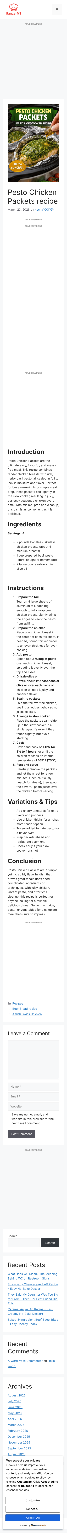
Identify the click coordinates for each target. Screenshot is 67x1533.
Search (12, 1236)
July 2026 (14, 1401)
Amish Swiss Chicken (27, 1014)
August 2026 (17, 1395)
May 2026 (15, 1413)
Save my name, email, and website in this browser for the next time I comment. (33, 1119)
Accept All (33, 1518)
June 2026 (15, 1407)
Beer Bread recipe (24, 1008)
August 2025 (16, 1454)
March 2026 (16, 1425)
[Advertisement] (33, 62)
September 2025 (19, 1448)
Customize (32, 1500)
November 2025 (19, 1442)
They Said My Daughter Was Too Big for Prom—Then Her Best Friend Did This (33, 1299)
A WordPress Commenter (25, 1361)
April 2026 (15, 1419)
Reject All (32, 1509)
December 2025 (19, 1436)
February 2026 (18, 1430)
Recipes (17, 1003)
